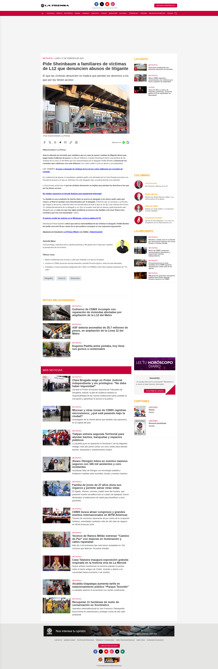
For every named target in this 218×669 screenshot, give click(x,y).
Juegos (170, 13)
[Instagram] (113, 4)
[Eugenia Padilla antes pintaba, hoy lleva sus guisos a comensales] (56, 349)
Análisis (95, 13)
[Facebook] (96, 4)
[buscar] (175, 13)
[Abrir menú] (42, 13)
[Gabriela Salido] (138, 208)
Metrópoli (68, 13)
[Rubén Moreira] (138, 196)
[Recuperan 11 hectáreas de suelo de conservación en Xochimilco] (56, 608)
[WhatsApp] (55, 142)
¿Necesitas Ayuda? (109, 646)
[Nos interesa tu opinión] (109, 631)
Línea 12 (61, 278)
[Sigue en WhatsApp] (123, 142)
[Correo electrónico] (65, 142)
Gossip (104, 13)
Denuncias (75, 278)
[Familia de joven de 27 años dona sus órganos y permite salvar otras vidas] (56, 493)
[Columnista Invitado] (138, 220)
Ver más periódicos (165, 5)
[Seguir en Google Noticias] (128, 142)
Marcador (113, 13)
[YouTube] (107, 4)
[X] (102, 4)
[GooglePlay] (123, 651)
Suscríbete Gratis (155, 391)
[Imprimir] (76, 142)
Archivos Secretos (157, 13)
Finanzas (85, 13)
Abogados (49, 278)
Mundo (77, 13)
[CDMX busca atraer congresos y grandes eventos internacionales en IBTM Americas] (56, 518)
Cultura (123, 13)
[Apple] (117, 651)
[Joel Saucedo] (138, 184)
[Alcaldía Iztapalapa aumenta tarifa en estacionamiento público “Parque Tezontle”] (56, 587)
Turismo (143, 13)
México (59, 13)
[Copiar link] (71, 142)
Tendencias (133, 13)
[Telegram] (60, 142)
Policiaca (51, 13)
